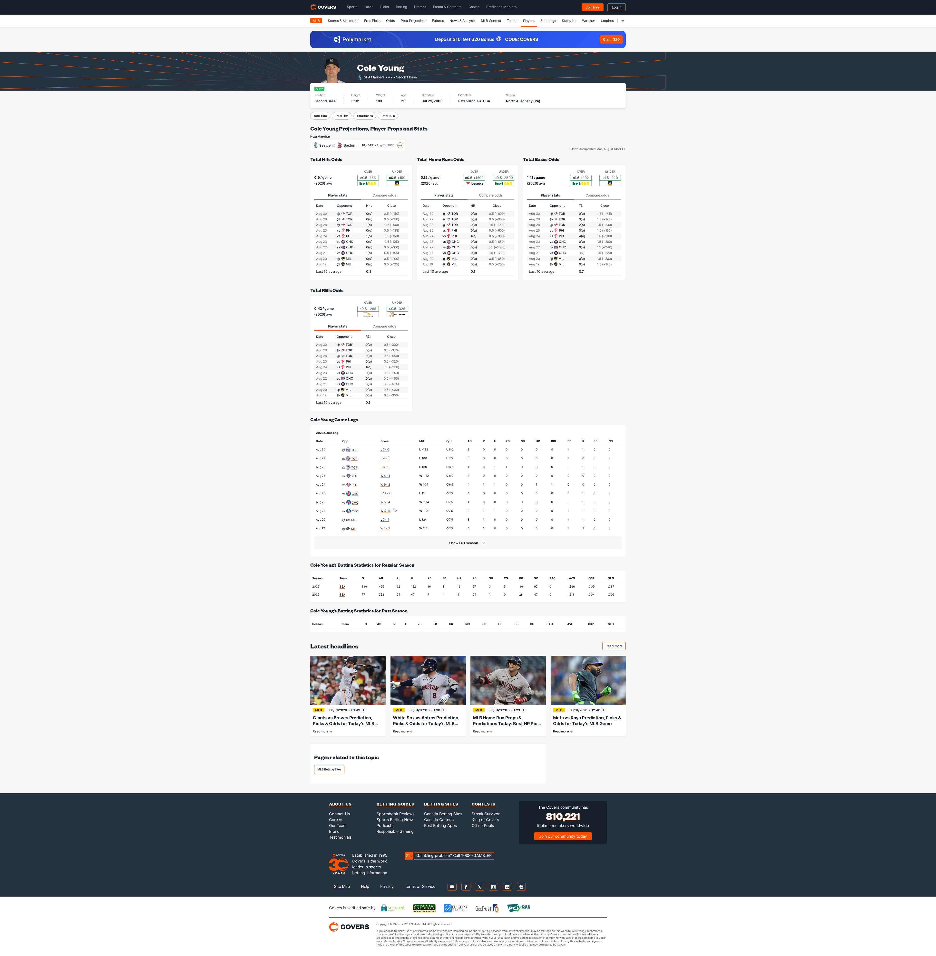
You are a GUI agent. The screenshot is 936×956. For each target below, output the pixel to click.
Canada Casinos (439, 819)
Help (365, 886)
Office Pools (483, 825)
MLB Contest (491, 21)
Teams (512, 21)
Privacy (387, 886)
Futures (438, 21)
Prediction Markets (501, 7)
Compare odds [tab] (384, 195)
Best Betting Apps (440, 825)
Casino (473, 7)
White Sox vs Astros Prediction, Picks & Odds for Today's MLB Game (426, 721)
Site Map (342, 886)
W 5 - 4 (385, 502)
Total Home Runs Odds (440, 159)
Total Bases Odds (541, 159)
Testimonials (340, 837)
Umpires (607, 21)
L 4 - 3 (385, 458)
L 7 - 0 (384, 449)
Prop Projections (413, 21)
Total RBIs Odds (326, 290)
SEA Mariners (374, 77)
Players (529, 21)
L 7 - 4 (384, 519)
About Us (340, 804)
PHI (354, 476)
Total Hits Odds (326, 159)
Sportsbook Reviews (395, 813)
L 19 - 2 (385, 493)
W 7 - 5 (385, 528)
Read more (615, 646)
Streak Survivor (486, 813)
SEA (342, 586)
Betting (401, 7)
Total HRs (341, 116)
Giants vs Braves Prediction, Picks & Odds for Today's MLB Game (343, 721)
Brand (334, 831)
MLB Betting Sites (329, 769)
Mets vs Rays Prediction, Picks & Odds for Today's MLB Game (587, 720)
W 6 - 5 (385, 511)
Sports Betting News (395, 819)
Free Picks (372, 21)
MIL (353, 520)
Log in (616, 7)
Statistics (569, 21)
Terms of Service (420, 886)
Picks (384, 7)
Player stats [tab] (337, 195)
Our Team (338, 825)
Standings (548, 21)
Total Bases (365, 116)
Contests (484, 804)
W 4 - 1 (385, 476)
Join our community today (563, 836)
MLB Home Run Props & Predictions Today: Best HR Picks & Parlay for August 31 (507, 721)
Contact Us (339, 813)
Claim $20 (611, 39)
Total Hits (320, 116)
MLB (316, 21)
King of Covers (485, 819)
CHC (355, 494)
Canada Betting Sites (443, 813)
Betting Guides (395, 804)
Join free (592, 7)
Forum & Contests (447, 7)
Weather (588, 21)
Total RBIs (388, 116)
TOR (354, 450)
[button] (468, 543)
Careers (336, 819)
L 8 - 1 (384, 467)
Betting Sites (441, 804)
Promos (420, 7)
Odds (368, 7)
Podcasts (385, 825)
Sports (352, 7)
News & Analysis (462, 21)
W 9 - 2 (385, 484)
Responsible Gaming (395, 831)
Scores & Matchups (343, 21)
